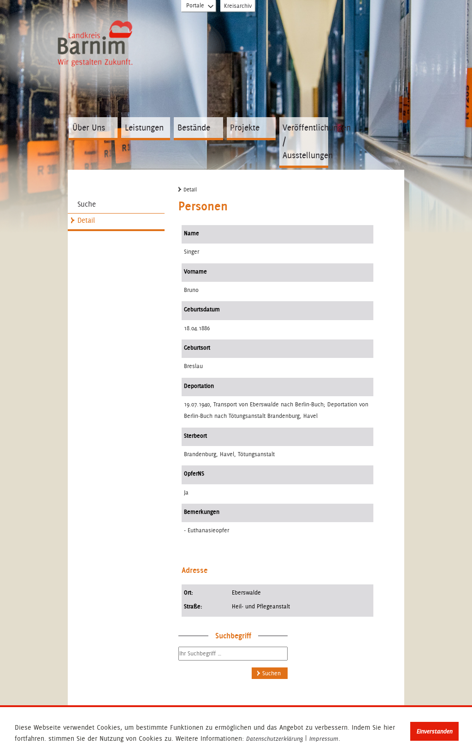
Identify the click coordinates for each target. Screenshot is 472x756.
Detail (86, 220)
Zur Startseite (97, 44)
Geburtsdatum (202, 309)
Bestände (193, 127)
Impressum (323, 739)
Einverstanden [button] (435, 731)
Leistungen (144, 127)
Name (191, 233)
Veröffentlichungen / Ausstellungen (305, 141)
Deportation (199, 385)
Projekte (245, 127)
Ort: (188, 592)
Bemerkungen (201, 511)
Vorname (195, 271)
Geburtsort (197, 347)
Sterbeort (195, 435)
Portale (195, 5)
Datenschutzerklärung (274, 739)
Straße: (193, 606)
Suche (86, 204)
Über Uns (88, 127)
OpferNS (194, 473)
